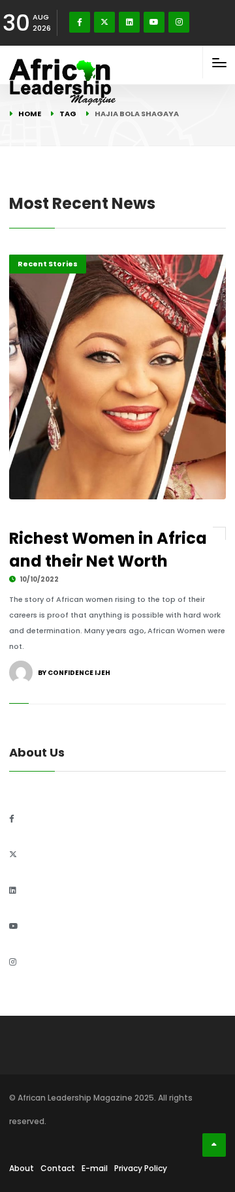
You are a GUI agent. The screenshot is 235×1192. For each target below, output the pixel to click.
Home (29, 113)
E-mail (95, 1168)
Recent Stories (48, 264)
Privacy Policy (140, 1168)
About (21, 1168)
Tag (67, 113)
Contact (57, 1168)
